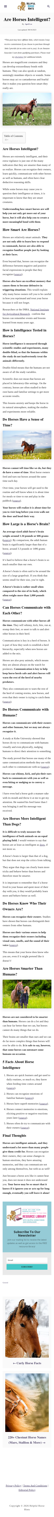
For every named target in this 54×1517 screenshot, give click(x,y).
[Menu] (5, 6)
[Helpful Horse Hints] (27, 5)
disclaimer (19, 57)
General (5, 1283)
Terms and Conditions (35, 1485)
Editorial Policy (27, 1489)
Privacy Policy (13, 1485)
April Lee (28, 24)
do (41, 844)
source (18, 274)
